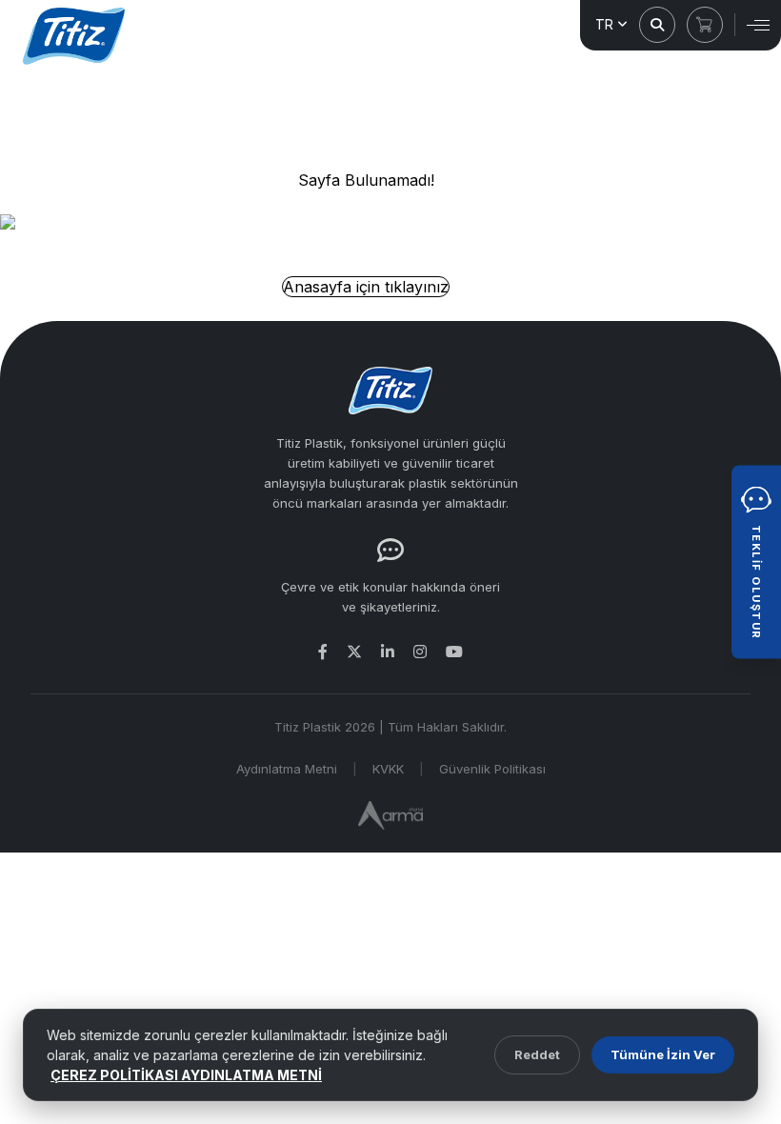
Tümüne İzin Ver (663, 1054)
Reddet (537, 1054)
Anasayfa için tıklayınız (366, 286)
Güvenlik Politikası (492, 768)
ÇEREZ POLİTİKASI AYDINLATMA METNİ (186, 1075)
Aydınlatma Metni (286, 768)
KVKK (388, 768)
